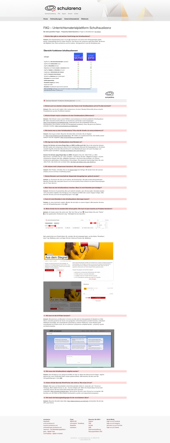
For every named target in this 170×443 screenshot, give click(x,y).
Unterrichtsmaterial (71, 19)
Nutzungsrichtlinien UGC (95, 431)
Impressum (73, 427)
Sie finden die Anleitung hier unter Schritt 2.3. (73, 150)
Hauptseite (46, 421)
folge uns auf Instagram (113, 423)
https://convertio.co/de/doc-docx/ (60, 391)
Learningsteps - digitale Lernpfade (53, 433)
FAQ (59, 13)
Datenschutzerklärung (50, 13)
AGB (77, 194)
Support (64, 13)
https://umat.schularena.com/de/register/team (58, 135)
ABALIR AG (73, 421)
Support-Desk (73, 170)
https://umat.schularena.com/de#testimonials (55, 122)
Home (45, 19)
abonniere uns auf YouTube (114, 425)
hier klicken (98, 32)
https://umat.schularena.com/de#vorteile (71, 137)
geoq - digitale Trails (49, 431)
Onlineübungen (56, 19)
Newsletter (73, 425)
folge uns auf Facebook (113, 421)
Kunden (76, 13)
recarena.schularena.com (50, 425)
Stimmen (70, 13)
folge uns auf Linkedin (113, 427)
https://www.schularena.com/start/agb (77, 401)
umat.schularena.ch (48, 423)
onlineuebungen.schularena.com (52, 427)
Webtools (84, 19)
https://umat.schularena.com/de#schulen (66, 126)
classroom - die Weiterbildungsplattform (54, 429)
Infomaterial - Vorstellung (77, 423)
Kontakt (91, 425)
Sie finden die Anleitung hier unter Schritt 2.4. (83, 162)
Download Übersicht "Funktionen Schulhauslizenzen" (63, 101)
